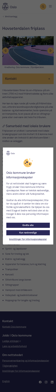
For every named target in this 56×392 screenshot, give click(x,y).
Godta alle (28, 225)
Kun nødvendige (28, 232)
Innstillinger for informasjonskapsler (28, 239)
